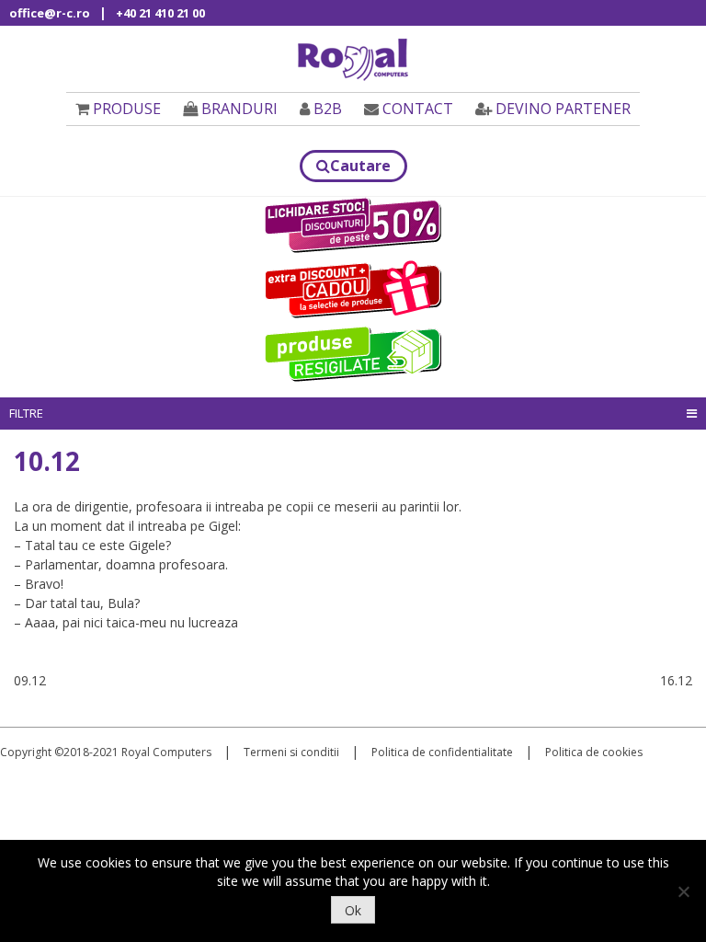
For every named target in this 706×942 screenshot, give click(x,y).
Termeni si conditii (291, 752)
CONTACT (417, 108)
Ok (353, 910)
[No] (683, 891)
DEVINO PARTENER (563, 108)
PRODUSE (127, 108)
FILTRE (26, 413)
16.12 (676, 680)
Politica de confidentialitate (442, 752)
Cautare (360, 165)
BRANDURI (239, 108)
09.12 (30, 680)
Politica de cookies (594, 752)
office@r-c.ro (49, 13)
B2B (327, 108)
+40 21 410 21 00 (160, 13)
